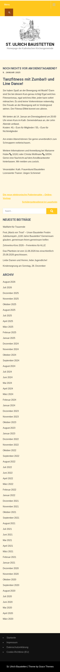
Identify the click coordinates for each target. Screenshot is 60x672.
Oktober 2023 (9, 422)
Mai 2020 (7, 607)
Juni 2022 (8, 473)
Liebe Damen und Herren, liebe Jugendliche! (25, 260)
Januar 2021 (9, 562)
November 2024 (11, 349)
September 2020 (11, 585)
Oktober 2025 (9, 304)
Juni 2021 (8, 534)
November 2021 (11, 506)
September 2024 (11, 360)
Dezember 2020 (11, 568)
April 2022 (8, 478)
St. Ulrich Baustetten (30, 44)
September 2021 (11, 518)
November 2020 (11, 574)
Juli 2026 (7, 287)
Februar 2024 (9, 400)
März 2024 (8, 394)
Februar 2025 (9, 332)
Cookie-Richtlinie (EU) (18, 652)
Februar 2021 (9, 557)
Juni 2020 (8, 602)
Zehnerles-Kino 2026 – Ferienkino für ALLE (24, 245)
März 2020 (8, 619)
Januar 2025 (9, 338)
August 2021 (9, 523)
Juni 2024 (8, 377)
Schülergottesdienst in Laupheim (39, 202)
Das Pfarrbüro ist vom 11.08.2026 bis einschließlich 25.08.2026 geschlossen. (28, 253)
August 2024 (9, 366)
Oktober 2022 (9, 450)
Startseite (11, 637)
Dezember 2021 (11, 501)
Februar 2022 (9, 489)
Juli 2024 (7, 372)
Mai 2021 (7, 540)
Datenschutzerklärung (17, 647)
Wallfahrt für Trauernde (14, 227)
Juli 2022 (7, 467)
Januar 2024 (9, 405)
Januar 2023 (9, 433)
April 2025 (8, 321)
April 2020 (8, 613)
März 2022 (8, 484)
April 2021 (8, 546)
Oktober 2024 (9, 355)
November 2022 (11, 445)
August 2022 (9, 461)
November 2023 (11, 416)
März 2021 (8, 551)
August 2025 (9, 310)
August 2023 (9, 428)
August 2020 (9, 591)
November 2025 (11, 299)
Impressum (12, 642)
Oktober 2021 (9, 512)
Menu (7, 4)
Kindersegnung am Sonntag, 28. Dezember (24, 266)
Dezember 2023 (11, 411)
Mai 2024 (7, 383)
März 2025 (8, 327)
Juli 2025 (7, 315)
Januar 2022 (9, 495)
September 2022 (11, 456)
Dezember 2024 (11, 343)
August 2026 (9, 282)
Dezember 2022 (11, 439)
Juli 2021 (7, 529)
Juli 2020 (7, 596)
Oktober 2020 (9, 579)
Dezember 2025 (11, 293)
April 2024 (8, 388)
